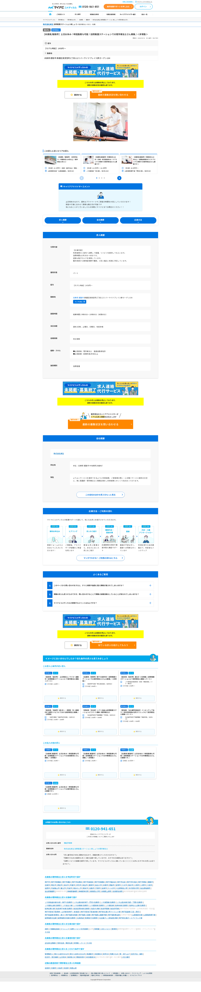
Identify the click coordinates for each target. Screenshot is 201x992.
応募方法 (138, 219)
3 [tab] (102, 178)
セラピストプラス (136, 975)
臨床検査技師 (84, 975)
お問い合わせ (125, 973)
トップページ (50, 14)
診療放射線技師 (108, 975)
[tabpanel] (100, 122)
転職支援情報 (111, 14)
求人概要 (63, 219)
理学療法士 (61, 20)
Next (119, 178)
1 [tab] (100, 140)
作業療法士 (64, 975)
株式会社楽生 (59, 453)
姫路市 (88, 20)
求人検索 (77, 14)
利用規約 (116, 973)
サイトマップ (136, 973)
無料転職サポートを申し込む (118, 6)
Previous (82, 178)
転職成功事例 (94, 14)
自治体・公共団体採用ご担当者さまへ (76, 973)
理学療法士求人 (72, 20)
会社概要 (100, 219)
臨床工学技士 (95, 975)
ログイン (143, 6)
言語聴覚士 (74, 975)
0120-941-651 (89, 7)
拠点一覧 (144, 14)
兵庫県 (81, 20)
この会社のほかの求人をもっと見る (100, 494)
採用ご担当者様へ (128, 2)
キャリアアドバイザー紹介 (127, 14)
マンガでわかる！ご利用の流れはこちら (100, 558)
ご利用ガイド (60, 14)
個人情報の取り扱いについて (100, 973)
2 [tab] (99, 178)
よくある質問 (147, 973)
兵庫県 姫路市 (78, 297)
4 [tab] (104, 178)
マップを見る (78, 302)
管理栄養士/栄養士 (121, 975)
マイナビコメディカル (49, 20)
